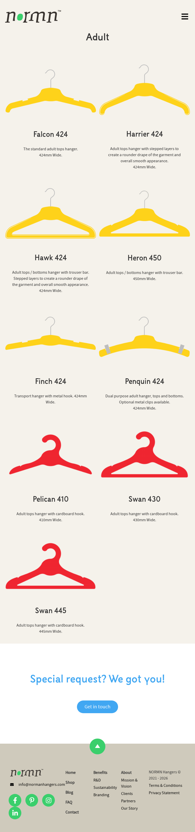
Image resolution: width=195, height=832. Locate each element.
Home (71, 772)
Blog (69, 792)
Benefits (100, 772)
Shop (70, 782)
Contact (72, 812)
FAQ (69, 802)
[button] (185, 16)
